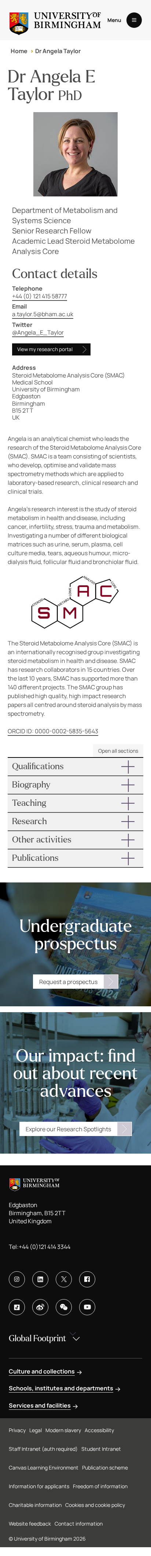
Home (19, 51)
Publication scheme (105, 1467)
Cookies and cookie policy (95, 1504)
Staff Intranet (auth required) (43, 1448)
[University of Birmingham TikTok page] (17, 1307)
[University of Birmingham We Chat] (64, 1307)
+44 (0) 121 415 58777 (39, 296)
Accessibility (99, 1430)
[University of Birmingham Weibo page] (40, 1307)
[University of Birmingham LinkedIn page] (40, 1279)
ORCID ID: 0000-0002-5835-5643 (53, 731)
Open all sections (118, 750)
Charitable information (35, 1504)
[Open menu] (134, 20)
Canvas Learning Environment (43, 1467)
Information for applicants (39, 1486)
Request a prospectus (68, 982)
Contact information (79, 1523)
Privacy (17, 1430)
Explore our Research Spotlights (68, 1129)
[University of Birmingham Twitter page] (64, 1279)
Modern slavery (63, 1430)
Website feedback (30, 1523)
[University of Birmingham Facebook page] (87, 1279)
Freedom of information (100, 1486)
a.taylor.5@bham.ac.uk (42, 314)
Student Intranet (101, 1448)
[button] (76, 766)
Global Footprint (37, 1338)
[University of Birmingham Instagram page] (17, 1279)
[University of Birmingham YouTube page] (87, 1307)
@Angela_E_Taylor (38, 332)
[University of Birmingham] (55, 20)
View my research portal (45, 349)
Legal (35, 1430)
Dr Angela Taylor (58, 51)
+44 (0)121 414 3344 (44, 1247)
